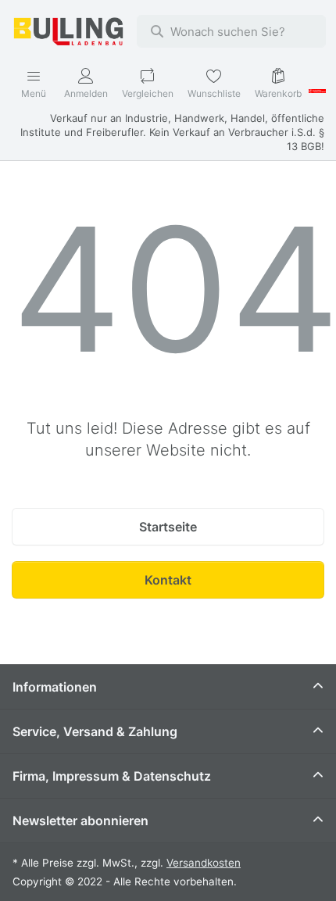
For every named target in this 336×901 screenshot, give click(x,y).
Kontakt (168, 580)
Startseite (168, 527)
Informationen (55, 687)
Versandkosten (203, 862)
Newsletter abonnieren (80, 820)
